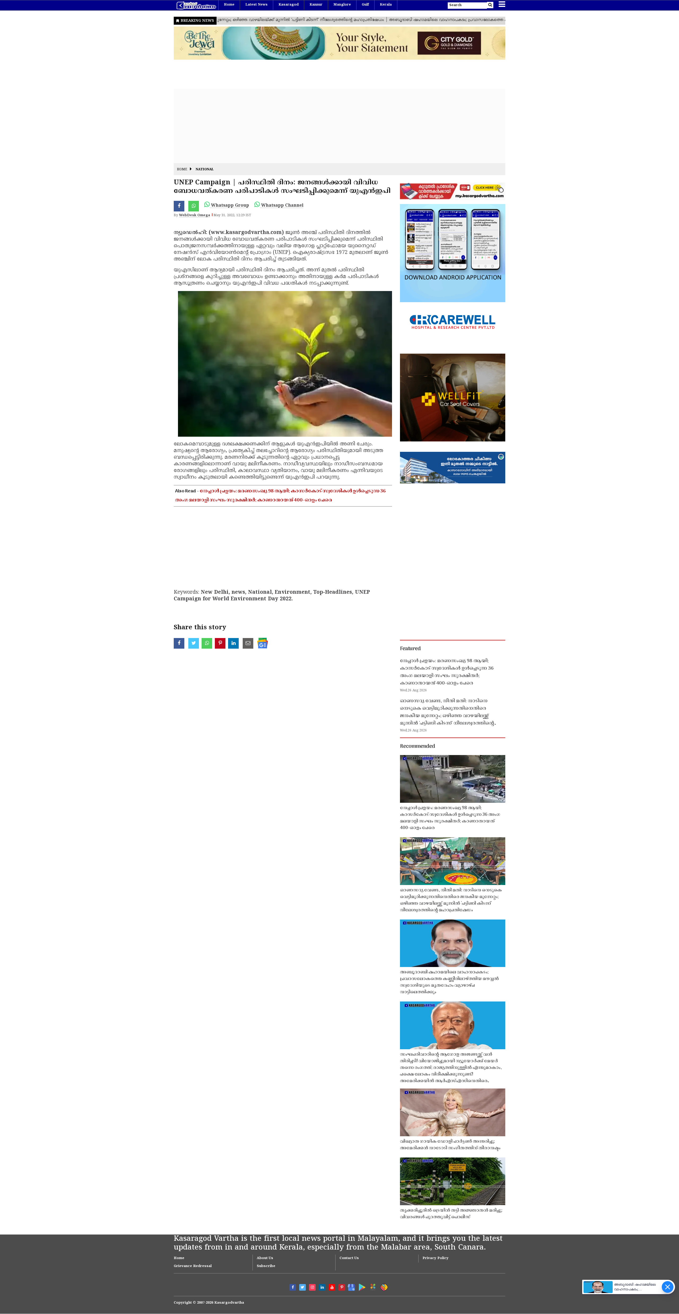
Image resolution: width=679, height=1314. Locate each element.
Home (229, 5)
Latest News (256, 5)
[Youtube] (332, 1287)
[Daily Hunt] (372, 1286)
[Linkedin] (322, 1287)
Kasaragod (288, 5)
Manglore (342, 5)
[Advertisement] (333, 126)
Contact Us (349, 1258)
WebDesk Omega (194, 215)
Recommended (417, 746)
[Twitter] (302, 1287)
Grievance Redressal (193, 1266)
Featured (410, 649)
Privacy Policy (436, 1258)
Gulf (365, 5)
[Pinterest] (341, 1287)
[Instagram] (312, 1287)
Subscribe (266, 1266)
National (205, 170)
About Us (265, 1258)
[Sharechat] (383, 1286)
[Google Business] (349, 1286)
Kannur (316, 5)
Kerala (386, 5)
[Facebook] (292, 1287)
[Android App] (361, 1286)
